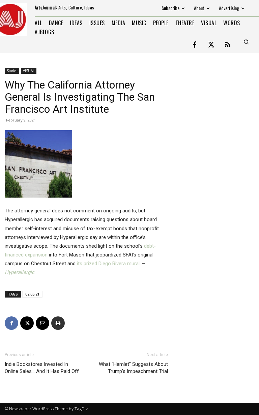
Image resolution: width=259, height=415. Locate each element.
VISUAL (28, 70)
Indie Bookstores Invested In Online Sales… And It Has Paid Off (42, 367)
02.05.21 (32, 294)
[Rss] (227, 45)
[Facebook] (194, 45)
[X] (27, 323)
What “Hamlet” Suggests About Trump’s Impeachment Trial (133, 367)
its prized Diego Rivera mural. (109, 264)
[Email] (42, 323)
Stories (12, 70)
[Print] (58, 323)
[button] (246, 41)
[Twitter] (211, 45)
